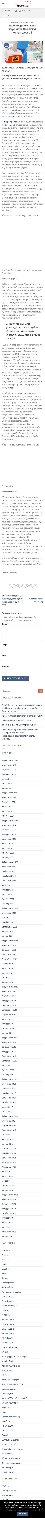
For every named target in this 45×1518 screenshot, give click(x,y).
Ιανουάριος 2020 (9, 991)
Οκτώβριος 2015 (9, 1130)
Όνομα (5, 645)
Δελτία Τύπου (7, 1296)
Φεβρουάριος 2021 (10, 940)
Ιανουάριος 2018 (9, 1084)
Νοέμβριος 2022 (9, 876)
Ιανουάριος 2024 (9, 825)
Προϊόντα (6, 1421)
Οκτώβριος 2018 (9, 1056)
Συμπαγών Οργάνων (10, 1444)
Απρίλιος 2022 (8, 899)
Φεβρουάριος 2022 (10, 908)
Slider (4, 1273)
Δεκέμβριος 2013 (9, 1204)
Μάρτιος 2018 (7, 1074)
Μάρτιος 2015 (7, 1144)
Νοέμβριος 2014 (9, 1153)
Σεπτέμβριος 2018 (9, 1061)
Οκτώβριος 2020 (9, 954)
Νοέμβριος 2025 (9, 774)
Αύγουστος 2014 (9, 1167)
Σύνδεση (5, 1486)
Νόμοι (4, 1412)
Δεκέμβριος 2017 (9, 1088)
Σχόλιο (5, 624)
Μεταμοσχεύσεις (9, 1389)
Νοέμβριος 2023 (9, 834)
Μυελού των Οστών (10, 1403)
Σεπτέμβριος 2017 (9, 1102)
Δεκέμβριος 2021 (9, 917)
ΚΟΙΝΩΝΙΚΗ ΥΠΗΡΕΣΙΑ (12, 1384)
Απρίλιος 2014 (8, 1185)
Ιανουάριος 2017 (9, 1121)
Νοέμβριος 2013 (9, 1208)
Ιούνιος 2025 (7, 779)
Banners (5, 1259)
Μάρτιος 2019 (7, 1033)
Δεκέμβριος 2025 (9, 770)
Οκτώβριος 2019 (9, 1005)
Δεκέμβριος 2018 (9, 1047)
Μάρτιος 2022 (7, 903)
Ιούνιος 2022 (7, 890)
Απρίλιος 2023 (8, 853)
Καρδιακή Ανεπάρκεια (11, 1366)
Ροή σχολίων (7, 1495)
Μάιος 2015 (7, 1134)
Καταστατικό (7, 1370)
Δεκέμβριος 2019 (9, 996)
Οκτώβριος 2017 (9, 1098)
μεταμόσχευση (10, 122)
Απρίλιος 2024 (8, 816)
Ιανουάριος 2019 (9, 1042)
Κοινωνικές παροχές (10, 1380)
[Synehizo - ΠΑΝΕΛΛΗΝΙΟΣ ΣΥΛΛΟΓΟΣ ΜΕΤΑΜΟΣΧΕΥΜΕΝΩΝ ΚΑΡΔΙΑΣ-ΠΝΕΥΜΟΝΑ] (23, 4)
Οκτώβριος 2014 (9, 1158)
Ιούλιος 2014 (7, 1171)
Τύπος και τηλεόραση (11, 1458)
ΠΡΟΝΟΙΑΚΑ (7, 1426)
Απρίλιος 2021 (8, 931)
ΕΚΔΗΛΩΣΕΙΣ (8, 1319)
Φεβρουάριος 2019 (10, 1037)
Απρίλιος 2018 (8, 1070)
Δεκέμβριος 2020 (9, 950)
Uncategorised (8, 1282)
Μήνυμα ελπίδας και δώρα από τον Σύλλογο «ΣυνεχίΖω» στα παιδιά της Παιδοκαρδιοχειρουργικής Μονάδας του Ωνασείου (20, 734)
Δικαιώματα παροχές (10, 1306)
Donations (6, 1269)
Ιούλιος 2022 (7, 885)
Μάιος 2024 (7, 811)
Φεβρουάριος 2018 (10, 1079)
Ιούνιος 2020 (7, 968)
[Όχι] (42, 1509)
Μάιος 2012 (7, 1227)
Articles (5, 1255)
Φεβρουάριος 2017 (10, 1116)
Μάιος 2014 (7, 1181)
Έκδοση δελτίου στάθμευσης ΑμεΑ (16, 720)
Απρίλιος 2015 (8, 1139)
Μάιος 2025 (7, 783)
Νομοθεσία (6, 1407)
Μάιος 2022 (7, 894)
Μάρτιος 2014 (7, 1190)
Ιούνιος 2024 (7, 806)
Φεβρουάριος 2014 (10, 1195)
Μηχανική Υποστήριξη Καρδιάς (15, 1398)
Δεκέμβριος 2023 (9, 830)
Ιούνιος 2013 (7, 1218)
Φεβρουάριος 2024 (10, 820)
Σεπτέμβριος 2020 (9, 959)
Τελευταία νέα (7, 1453)
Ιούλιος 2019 (7, 1019)
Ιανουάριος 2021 (9, 945)
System (5, 1278)
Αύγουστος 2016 (9, 1125)
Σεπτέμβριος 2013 (9, 1213)
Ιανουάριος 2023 (9, 866)
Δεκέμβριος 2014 (9, 1148)
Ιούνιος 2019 (7, 1024)
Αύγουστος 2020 (9, 963)
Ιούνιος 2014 (7, 1176)
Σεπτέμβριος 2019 (9, 1010)
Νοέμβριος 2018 (9, 1051)
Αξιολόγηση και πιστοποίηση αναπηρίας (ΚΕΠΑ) (22, 716)
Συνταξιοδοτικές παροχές (12, 1449)
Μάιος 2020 (7, 973)
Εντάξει (22, 1514)
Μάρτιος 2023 (7, 857)
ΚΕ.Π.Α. (5, 1375)
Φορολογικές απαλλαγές (12, 1463)
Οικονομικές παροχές (11, 1417)
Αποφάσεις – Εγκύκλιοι (11, 1292)
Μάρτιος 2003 (7, 1236)
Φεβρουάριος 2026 (10, 760)
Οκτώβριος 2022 (9, 880)
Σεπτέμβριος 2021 (9, 927)
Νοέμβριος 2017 (9, 1093)
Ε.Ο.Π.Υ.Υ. (6, 1315)
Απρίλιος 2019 (8, 1028)
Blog (4, 1264)
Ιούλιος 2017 (7, 1107)
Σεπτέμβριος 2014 (9, 1162)
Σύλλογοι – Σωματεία (10, 1440)
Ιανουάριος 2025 (9, 797)
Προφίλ (5, 1435)
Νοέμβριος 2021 (9, 922)
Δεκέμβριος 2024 (9, 802)
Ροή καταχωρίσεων (10, 1491)
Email (4, 656)
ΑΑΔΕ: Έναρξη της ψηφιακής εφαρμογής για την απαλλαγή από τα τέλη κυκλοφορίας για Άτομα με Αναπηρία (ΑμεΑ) (22, 708)
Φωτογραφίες (7, 1467)
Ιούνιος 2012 (7, 1222)
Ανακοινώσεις (16, 22)
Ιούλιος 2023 (7, 843)
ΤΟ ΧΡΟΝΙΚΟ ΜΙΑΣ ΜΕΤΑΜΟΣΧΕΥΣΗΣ (19, 725)
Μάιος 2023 (7, 848)
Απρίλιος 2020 (8, 977)
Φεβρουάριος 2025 (10, 793)
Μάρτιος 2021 (7, 936)
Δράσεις (5, 1310)
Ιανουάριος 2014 (9, 1199)
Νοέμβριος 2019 (9, 1000)
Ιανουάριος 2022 (9, 913)
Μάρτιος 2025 (7, 788)
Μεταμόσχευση (8, 1393)
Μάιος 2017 (7, 1111)
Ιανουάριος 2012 (9, 1232)
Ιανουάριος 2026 (9, 765)
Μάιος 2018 (7, 1065)
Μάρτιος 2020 (7, 982)
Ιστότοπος (6, 666)
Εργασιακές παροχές (10, 1347)
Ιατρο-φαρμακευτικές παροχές (14, 1356)
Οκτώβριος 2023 (9, 839)
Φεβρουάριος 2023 (10, 862)
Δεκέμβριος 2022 (9, 871)
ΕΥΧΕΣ (5, 1352)
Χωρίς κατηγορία (9, 1472)
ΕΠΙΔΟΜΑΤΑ (7, 1338)
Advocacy (6, 1250)
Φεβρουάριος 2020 (10, 987)
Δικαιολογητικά (8, 1301)
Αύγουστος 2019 (9, 1014)
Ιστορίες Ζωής (28, 22)
